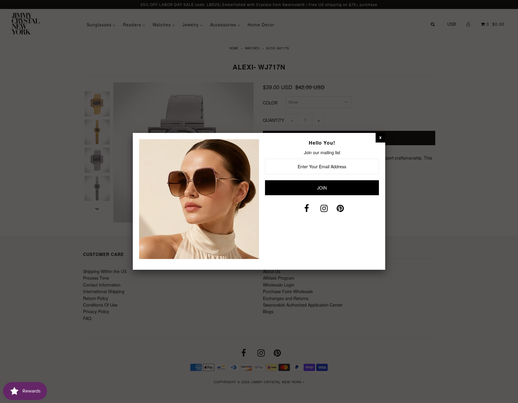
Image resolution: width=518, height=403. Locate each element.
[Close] (380, 137)
